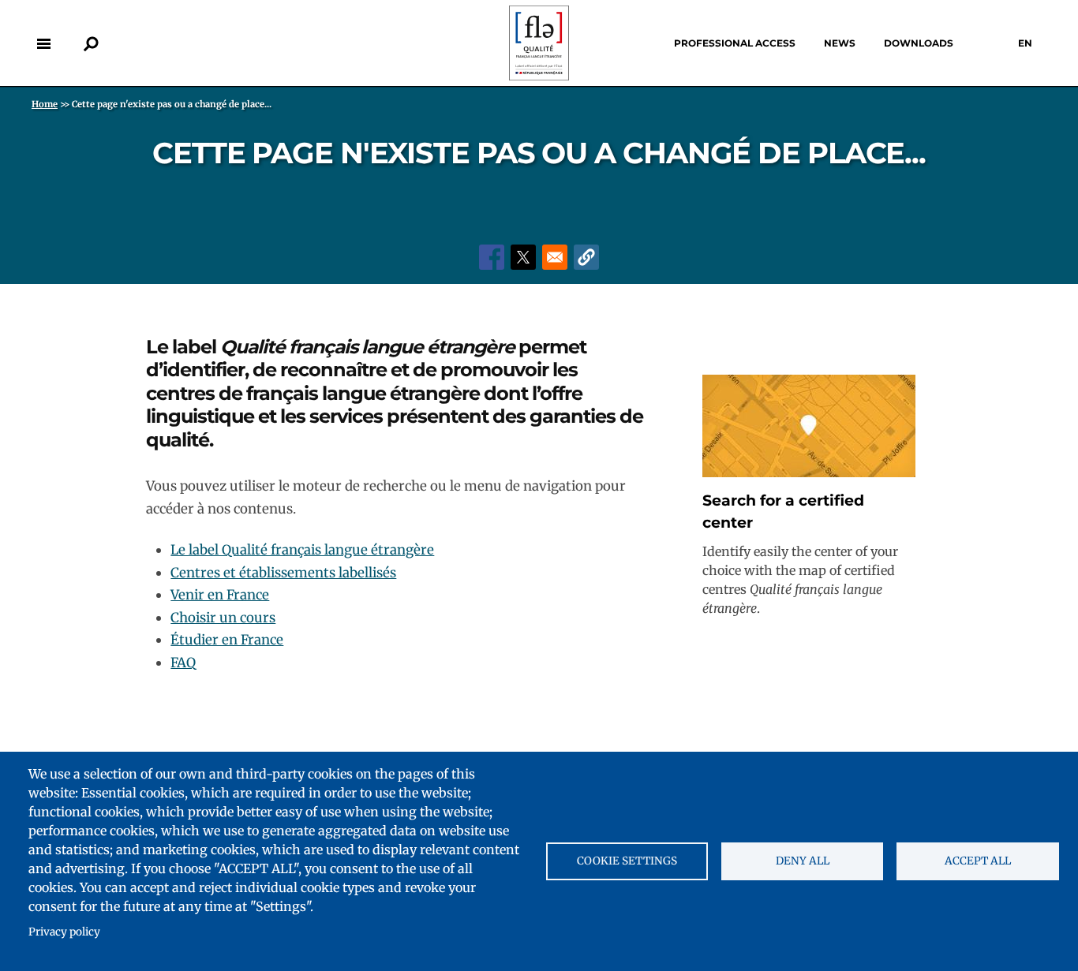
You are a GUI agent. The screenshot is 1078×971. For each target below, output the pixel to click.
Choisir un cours (222, 617)
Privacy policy (64, 932)
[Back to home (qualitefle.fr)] (539, 76)
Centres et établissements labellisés (283, 572)
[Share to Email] (554, 257)
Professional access (734, 43)
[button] (586, 257)
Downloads (918, 43)
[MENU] (43, 43)
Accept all (978, 861)
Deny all (802, 861)
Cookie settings (627, 861)
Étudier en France (226, 639)
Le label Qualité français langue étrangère (302, 549)
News (839, 43)
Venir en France (219, 594)
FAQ (183, 662)
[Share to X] (523, 257)
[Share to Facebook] (491, 257)
